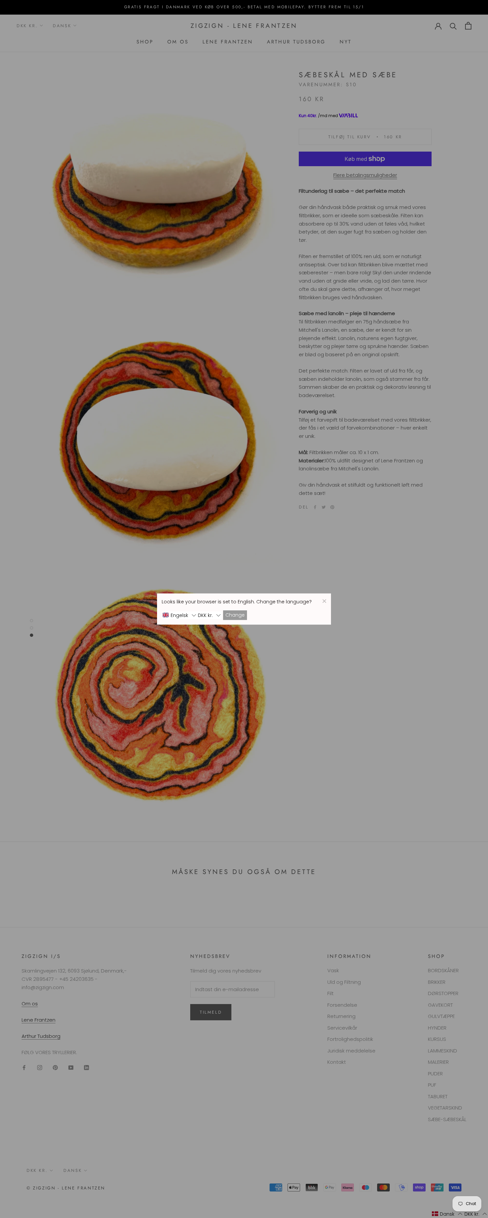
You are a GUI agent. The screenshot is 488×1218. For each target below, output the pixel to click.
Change (235, 615)
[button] (179, 615)
